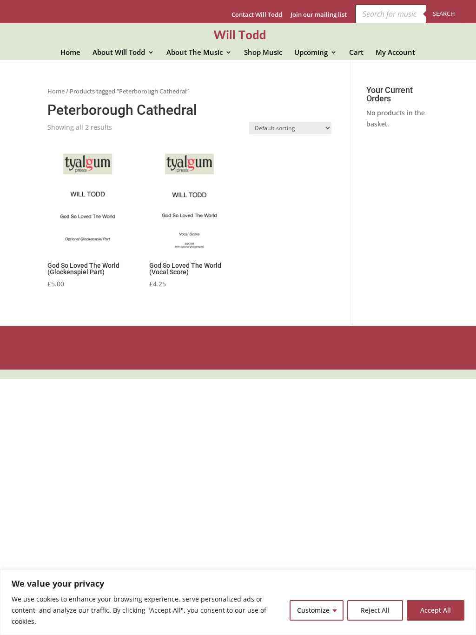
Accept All (435, 610)
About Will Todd (119, 53)
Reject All (375, 610)
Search (444, 13)
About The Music (194, 53)
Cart (356, 53)
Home (70, 53)
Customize (313, 610)
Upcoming (311, 53)
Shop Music (263, 53)
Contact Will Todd (256, 15)
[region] (238, 602)
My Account (395, 53)
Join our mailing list (319, 15)
